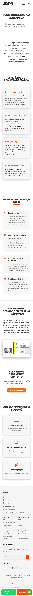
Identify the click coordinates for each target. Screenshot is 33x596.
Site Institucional (23, 538)
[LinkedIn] (16, 567)
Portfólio (20, 525)
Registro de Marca (8, 534)
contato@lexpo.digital (11, 497)
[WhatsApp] (24, 567)
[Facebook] (12, 567)
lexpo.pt (7, 503)
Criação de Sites (7, 525)
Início (19, 522)
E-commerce (6, 528)
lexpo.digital (8, 500)
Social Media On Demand (7, 537)
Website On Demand (9, 522)
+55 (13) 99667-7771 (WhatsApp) (15, 512)
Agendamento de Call (23, 535)
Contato (20, 528)
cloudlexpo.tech (10, 506)
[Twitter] (20, 567)
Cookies (16, 587)
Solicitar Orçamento (16, 390)
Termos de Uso (16, 584)
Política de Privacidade (16, 580)
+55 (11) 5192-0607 (10, 509)
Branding (5, 531)
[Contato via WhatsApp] (29, 592)
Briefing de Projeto (23, 531)
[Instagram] (8, 567)
